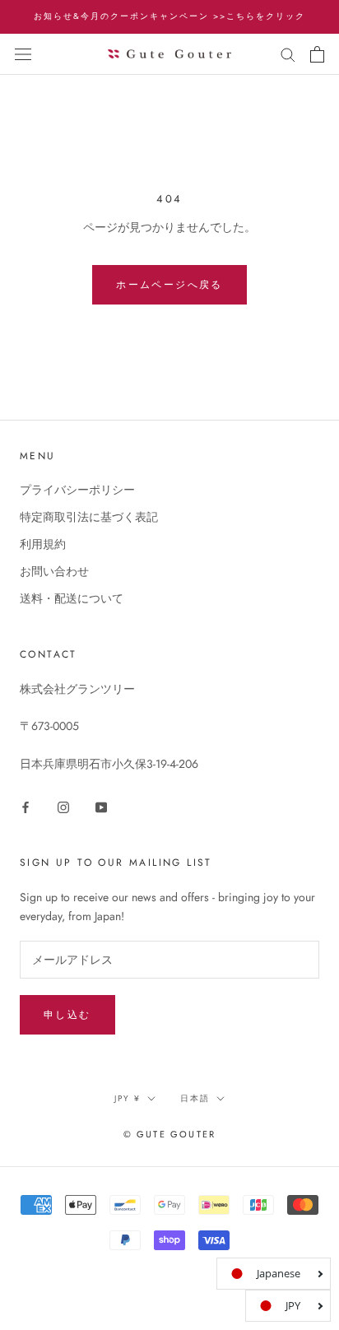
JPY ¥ (127, 1098)
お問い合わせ (54, 571)
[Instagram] (63, 806)
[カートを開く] (317, 54)
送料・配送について (71, 598)
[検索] (288, 54)
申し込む (67, 1014)
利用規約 (43, 544)
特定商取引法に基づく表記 (89, 517)
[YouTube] (101, 806)
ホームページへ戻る (169, 284)
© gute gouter (169, 1134)
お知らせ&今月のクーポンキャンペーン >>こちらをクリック (169, 16)
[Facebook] (25, 806)
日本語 (195, 1098)
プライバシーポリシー (77, 489)
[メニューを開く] (23, 54)
